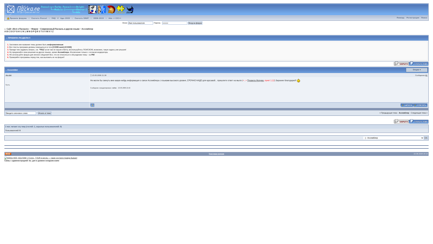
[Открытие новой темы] (419, 64)
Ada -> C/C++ (115, 18)
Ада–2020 (65, 18)
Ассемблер (404, 113)
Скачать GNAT (82, 18)
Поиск (424, 18)
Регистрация (413, 18)
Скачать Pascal (39, 18)
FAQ (54, 18)
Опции (416, 70)
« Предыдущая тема (388, 113)
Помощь (401, 18)
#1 (426, 75)
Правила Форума (255, 80)
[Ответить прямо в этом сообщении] (420, 105)
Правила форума (18, 18)
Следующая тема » (419, 113)
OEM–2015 (99, 18)
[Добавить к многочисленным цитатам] (407, 105)
